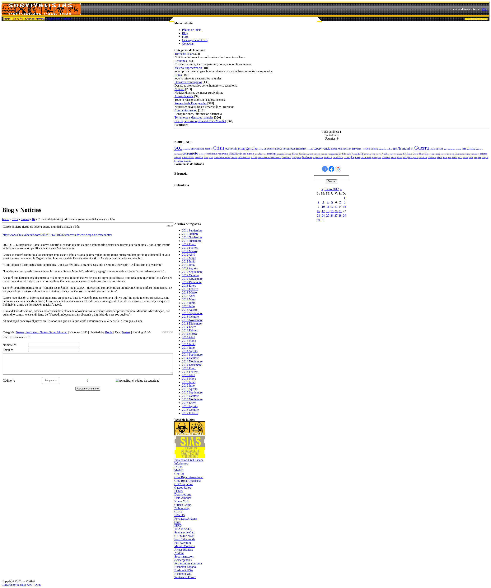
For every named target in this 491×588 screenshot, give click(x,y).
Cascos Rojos (182, 487)
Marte (399, 157)
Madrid (178, 470)
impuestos (474, 154)
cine (373, 154)
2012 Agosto (190, 268)
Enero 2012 (332, 189)
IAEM (178, 467)
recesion (186, 149)
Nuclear (342, 148)
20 (336, 211)
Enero (25, 219)
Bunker (270, 148)
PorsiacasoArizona (185, 518)
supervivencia (322, 148)
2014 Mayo (189, 340)
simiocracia (276, 157)
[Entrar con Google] (338, 169)
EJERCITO (234, 154)
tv (293, 157)
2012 (15, 219)
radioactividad (244, 157)
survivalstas (338, 157)
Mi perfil (17, 18)
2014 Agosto (190, 351)
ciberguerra (413, 157)
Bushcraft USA (183, 570)
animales (178, 154)
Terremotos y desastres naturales (194, 117)
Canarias (382, 149)
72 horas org (181, 508)
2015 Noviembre (192, 399)
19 (332, 211)
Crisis (219, 147)
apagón (439, 148)
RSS (484, 9)
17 (323, 211)
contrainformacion (222, 157)
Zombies (302, 154)
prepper (477, 157)
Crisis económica (462, 154)
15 (344, 206)
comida (347, 157)
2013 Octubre (190, 316)
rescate (310, 149)
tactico (202, 154)
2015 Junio (188, 382)
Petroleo (385, 154)
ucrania (187, 161)
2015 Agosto (190, 389)
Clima (178, 75)
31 (323, 220)
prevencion (301, 148)
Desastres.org (182, 494)
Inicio (6, 18)
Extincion (199, 157)
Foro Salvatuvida (184, 539)
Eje (412, 149)
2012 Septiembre (192, 271)
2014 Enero (189, 327)
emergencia (333, 154)
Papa (460, 157)
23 (318, 215)
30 (318, 220)
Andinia (179, 553)
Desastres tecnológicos (188, 82)
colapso (483, 153)
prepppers (376, 157)
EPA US (179, 515)
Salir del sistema (35, 18)
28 (340, 215)
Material (262, 149)
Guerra (126, 332)
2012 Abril (188, 254)
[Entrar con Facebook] (331, 169)
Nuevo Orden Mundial (416, 154)
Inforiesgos (181, 463)
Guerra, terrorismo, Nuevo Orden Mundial (41, 332)
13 (336, 206)
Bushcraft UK (182, 573)
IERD (178, 525)
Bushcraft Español (185, 566)
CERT (178, 511)
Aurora (479, 149)
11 (327, 206)
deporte (297, 157)
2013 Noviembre (192, 320)
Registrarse (53, 18)
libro (445, 157)
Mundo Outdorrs (184, 546)
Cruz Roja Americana (187, 480)
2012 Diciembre (192, 282)
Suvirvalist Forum (185, 577)
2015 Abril (188, 375)
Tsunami (404, 148)
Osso (177, 522)
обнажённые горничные (216, 153)
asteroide (423, 157)
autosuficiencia (197, 148)
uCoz (38, 584)
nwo (449, 157)
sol (178, 147)
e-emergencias (183, 560)
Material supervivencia (188, 68)
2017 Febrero (190, 413)
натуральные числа (452, 149)
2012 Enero (189, 244)
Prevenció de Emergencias (191, 103)
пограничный (433, 154)
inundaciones (260, 154)
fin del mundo (246, 153)
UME (454, 157)
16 (33, 219)
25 (327, 215)
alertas (234, 157)
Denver (287, 154)
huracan (367, 154)
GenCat (179, 473)
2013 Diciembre (192, 323)
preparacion (318, 157)
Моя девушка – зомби (358, 148)
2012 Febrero (190, 247)
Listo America (182, 498)
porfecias (328, 157)
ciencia (324, 154)
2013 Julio (188, 306)
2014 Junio (188, 344)
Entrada (67, 18)
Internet (177, 157)
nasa (206, 157)
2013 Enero (189, 285)
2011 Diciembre (191, 240)
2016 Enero (189, 402)
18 (327, 211)
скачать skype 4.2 (398, 154)
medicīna (386, 157)
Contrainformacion (186, 110)
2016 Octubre (190, 409)
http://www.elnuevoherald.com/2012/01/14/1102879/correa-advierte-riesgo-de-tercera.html (57, 234)
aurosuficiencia (447, 154)
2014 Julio (188, 347)
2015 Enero (189, 368)
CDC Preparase (183, 484)
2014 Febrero (190, 330)
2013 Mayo (189, 299)
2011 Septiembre (192, 230)
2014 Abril (188, 337)
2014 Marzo (189, 333)
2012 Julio (188, 265)
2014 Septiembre (192, 354)
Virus (211, 157)
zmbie (465, 157)
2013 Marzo (189, 292)
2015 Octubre (190, 395)
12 (332, 206)
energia (280, 154)
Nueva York (181, 501)
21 (340, 211)
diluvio (295, 154)
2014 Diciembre (192, 364)
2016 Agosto (190, 406)
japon (395, 148)
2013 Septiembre (192, 313)
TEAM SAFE (183, 529)
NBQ (405, 157)
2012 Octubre (190, 275)
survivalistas (366, 157)
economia (231, 148)
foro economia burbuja (188, 563)
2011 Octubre (190, 234)
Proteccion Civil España (188, 460)
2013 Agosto (190, 309)
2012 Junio (188, 261)
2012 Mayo (189, 258)
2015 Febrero (190, 371)
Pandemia (307, 157)
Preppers (355, 157)
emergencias (248, 148)
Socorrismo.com (184, 556)
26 (332, 215)
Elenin (334, 148)
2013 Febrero (190, 289)
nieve (378, 154)
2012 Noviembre (192, 278)
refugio (485, 157)
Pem (464, 148)
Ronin (109, 332)
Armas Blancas (183, 549)
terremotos (289, 148)
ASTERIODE (188, 157)
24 (323, 215)
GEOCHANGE (184, 535)
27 (336, 215)
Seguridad (178, 161)
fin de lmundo (345, 154)
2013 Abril (188, 296)
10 (323, 206)
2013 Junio (188, 302)
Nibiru (393, 157)
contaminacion (264, 157)
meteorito (432, 157)
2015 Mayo (189, 378)
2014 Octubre (190, 358)
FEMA (278, 148)
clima (471, 148)
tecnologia (271, 153)
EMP (471, 157)
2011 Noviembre (192, 237)
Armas (310, 154)
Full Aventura (182, 542)
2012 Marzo (189, 251)
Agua (354, 154)
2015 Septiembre (192, 392)
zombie (209, 148)
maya (439, 157)
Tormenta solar (184, 53)
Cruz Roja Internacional (188, 477)
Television (286, 157)
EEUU (254, 157)
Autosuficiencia (184, 96)
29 (344, 215)
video (389, 149)
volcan (374, 148)
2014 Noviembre (192, 361)
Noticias (180, 89)
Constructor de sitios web (17, 584)
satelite (433, 149)
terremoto (190, 153)
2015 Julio (188, 385)
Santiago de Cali (184, 532)
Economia (181, 60)
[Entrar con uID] (325, 169)
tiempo (317, 154)
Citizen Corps (182, 504)
